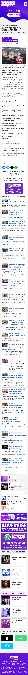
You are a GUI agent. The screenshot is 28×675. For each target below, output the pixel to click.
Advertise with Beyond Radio (14, 665)
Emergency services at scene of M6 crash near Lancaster (13, 201)
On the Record (13, 479)
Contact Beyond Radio (10, 661)
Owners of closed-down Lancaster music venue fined (17, 237)
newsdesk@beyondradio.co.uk (14, 175)
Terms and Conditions (19, 663)
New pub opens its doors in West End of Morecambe (17, 212)
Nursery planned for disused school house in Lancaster (17, 335)
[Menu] (25, 4)
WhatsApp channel (16, 178)
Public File (22, 661)
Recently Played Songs (13, 552)
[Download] (26, 488)
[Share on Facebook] (4, 167)
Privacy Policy (5, 663)
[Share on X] (12, 167)
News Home (8, 37)
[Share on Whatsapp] (16, 167)
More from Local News (11, 40)
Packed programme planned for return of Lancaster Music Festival (17, 448)
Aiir (26, 672)
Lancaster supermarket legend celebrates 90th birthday (17, 310)
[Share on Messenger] (8, 167)
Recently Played (6, 493)
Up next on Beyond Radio (14, 593)
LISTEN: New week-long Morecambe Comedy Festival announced (17, 296)
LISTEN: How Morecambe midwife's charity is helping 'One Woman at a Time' (13, 405)
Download (15, 563)
